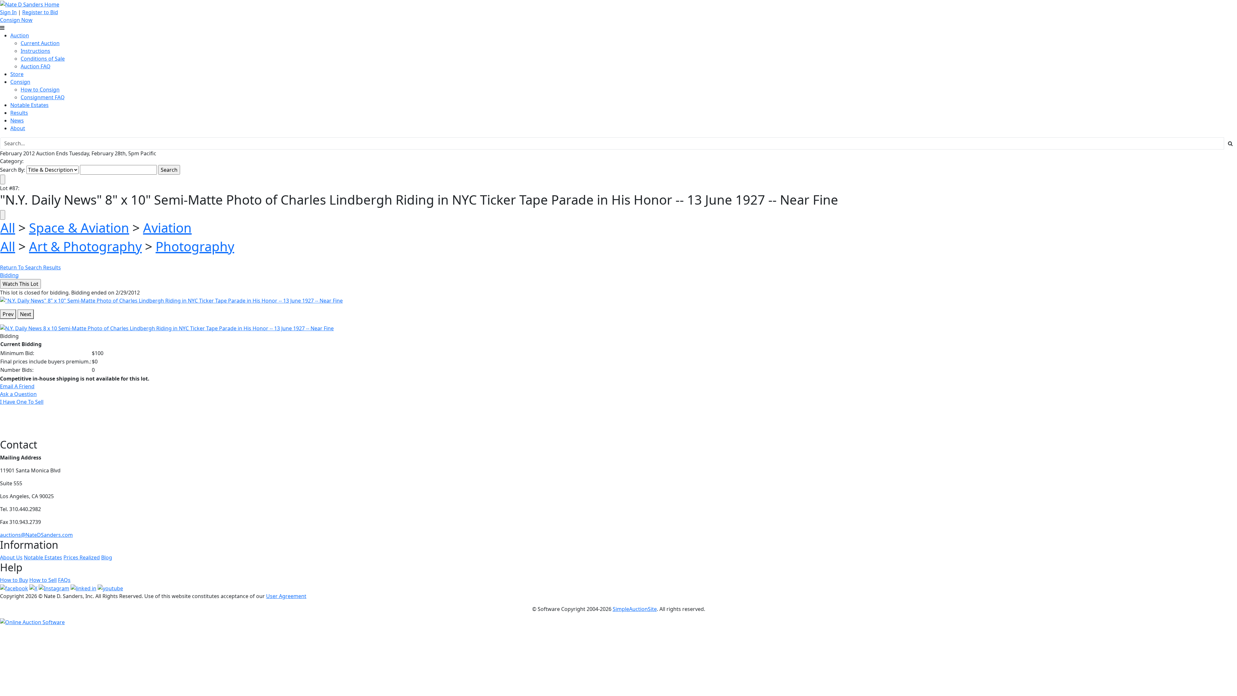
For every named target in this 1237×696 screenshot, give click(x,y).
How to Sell (43, 580)
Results (19, 112)
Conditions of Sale (43, 58)
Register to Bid (40, 12)
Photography (195, 246)
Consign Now (16, 20)
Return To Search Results (30, 267)
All (7, 228)
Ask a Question (18, 394)
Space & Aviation (79, 228)
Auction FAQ (36, 66)
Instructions (35, 50)
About (17, 128)
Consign (20, 81)
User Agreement (286, 596)
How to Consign (40, 89)
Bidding (9, 275)
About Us (11, 557)
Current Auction (40, 43)
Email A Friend (17, 386)
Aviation (167, 228)
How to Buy (14, 580)
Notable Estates (29, 105)
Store (17, 74)
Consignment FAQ (43, 97)
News (17, 120)
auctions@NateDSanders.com (36, 534)
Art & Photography (85, 246)
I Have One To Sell (21, 401)
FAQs (64, 580)
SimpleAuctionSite (635, 609)
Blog (106, 557)
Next (25, 314)
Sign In (8, 12)
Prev (8, 314)
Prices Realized (81, 557)
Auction (19, 35)
